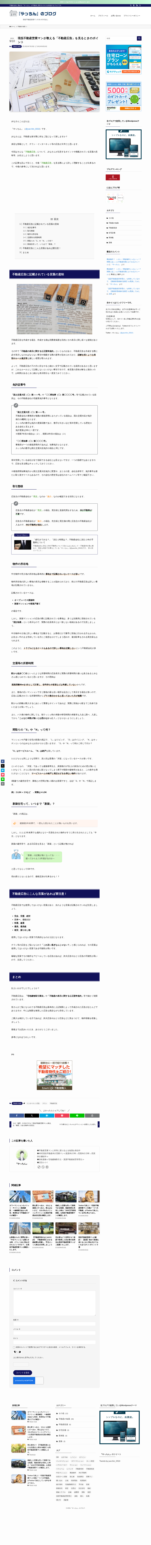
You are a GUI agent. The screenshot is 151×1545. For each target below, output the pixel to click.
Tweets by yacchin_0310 (109, 1461)
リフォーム (60, 1469)
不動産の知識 (17, 46)
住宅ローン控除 (61, 1477)
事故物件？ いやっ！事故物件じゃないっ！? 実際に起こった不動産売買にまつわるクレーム (124, 261)
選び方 (58, 1500)
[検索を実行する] (139, 38)
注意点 (73, 1488)
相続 (89, 1488)
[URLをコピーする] (92, 1116)
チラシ (45, 1103)
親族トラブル (60, 1492)
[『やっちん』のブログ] (33, 16)
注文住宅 (82, 1488)
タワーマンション (77, 1461)
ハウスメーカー (61, 1465)
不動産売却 (79, 1469)
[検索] (140, 5)
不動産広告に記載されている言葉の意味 (41, 224)
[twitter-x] (130, 5)
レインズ (70, 1469)
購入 (81, 1496)
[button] (16, 1116)
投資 (87, 1484)
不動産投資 (113, 228)
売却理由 (74, 1480)
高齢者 (66, 1500)
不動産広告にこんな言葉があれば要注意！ (42, 248)
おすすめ (64, 1457)
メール (16, 1329)
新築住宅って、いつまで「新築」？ (41, 244)
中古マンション (61, 1473)
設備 (69, 1492)
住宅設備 (112, 233)
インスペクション (62, 1461)
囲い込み (59, 1480)
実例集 (111, 238)
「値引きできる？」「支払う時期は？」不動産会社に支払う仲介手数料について (63, 541)
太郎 (110, 294)
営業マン (89, 1477)
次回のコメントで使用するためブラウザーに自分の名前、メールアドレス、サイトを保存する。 (51, 1347)
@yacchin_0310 (32, 129)
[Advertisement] (54, 188)
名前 (16, 1320)
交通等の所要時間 (34, 237)
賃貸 (89, 1492)
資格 (110, 242)
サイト (15, 1338)
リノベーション (85, 1465)
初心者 (72, 1477)
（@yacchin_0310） (126, 333)
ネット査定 (90, 1461)
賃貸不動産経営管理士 (64, 1496)
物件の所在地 (32, 234)
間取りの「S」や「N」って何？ (40, 241)
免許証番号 (31, 228)
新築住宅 (59, 1488)
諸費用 (76, 1492)
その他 (111, 218)
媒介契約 (59, 1484)
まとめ (26, 252)
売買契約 (83, 1480)
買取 (83, 1492)
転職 (87, 1496)
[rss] (136, 5)
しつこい (73, 1457)
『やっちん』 (21, 1164)
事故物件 (73, 1473)
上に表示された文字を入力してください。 (29, 1357)
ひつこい (82, 1457)
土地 (66, 1480)
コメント (17, 1289)
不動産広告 (53, 1103)
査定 (66, 1488)
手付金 (81, 1484)
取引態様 (30, 231)
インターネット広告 (33, 1103)
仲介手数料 (82, 1473)
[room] (133, 5)
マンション (74, 1465)
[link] (39, 1167)
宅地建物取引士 (70, 1484)
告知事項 (80, 1477)
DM (57, 1457)
